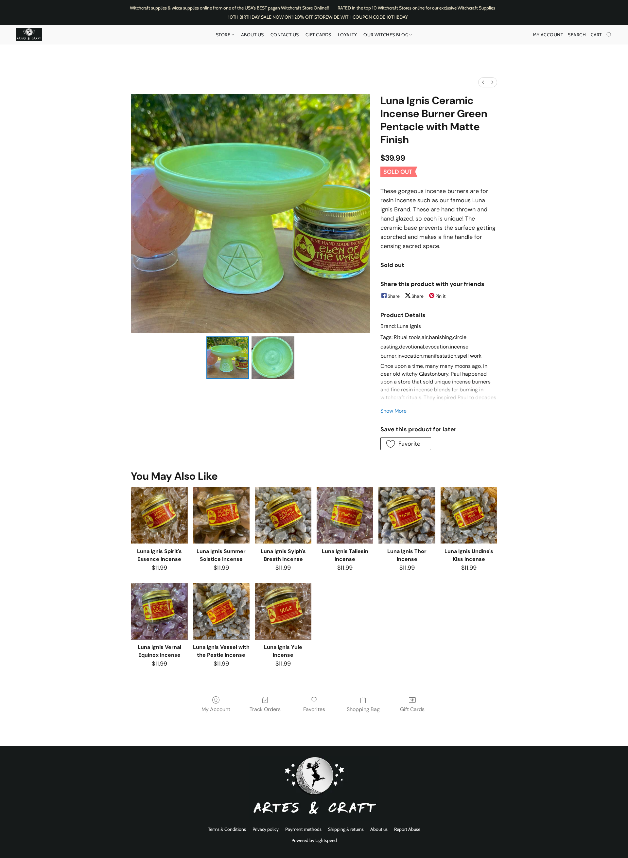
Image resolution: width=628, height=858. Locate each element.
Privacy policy (266, 829)
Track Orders (265, 709)
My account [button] (548, 35)
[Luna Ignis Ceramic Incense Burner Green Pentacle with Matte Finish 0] (227, 357)
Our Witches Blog (386, 35)
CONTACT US (284, 35)
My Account (215, 709)
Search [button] (577, 35)
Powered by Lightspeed (314, 840)
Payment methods (303, 829)
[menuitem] (483, 82)
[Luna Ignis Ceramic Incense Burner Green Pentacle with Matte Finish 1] (273, 357)
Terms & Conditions (227, 829)
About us (379, 829)
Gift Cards (318, 35)
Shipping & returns (346, 829)
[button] (29, 34)
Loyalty (347, 35)
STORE (224, 35)
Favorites (314, 709)
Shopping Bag (363, 709)
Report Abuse (407, 829)
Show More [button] (393, 410)
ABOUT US (252, 35)
